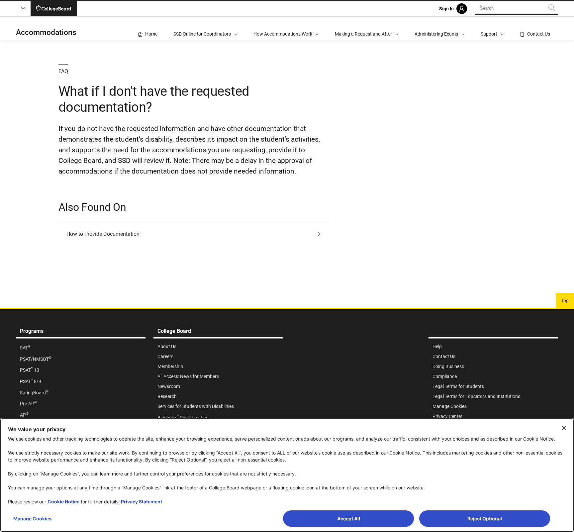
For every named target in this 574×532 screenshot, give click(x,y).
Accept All (348, 518)
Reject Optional (484, 518)
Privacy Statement (141, 501)
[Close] (564, 428)
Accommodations (46, 32)
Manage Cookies (32, 518)
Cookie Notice (63, 501)
